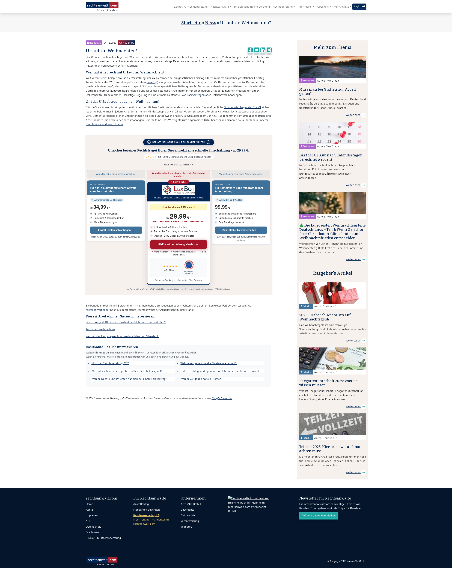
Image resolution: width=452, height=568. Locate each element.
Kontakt (90, 509)
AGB (88, 521)
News (210, 22)
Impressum (93, 515)
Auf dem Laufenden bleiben (319, 515)
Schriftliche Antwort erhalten (239, 230)
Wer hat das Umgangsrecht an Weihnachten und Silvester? (122, 336)
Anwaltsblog (141, 504)
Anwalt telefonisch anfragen (114, 230)
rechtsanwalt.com (97, 309)
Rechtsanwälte (219, 6)
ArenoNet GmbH (191, 504)
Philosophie (188, 515)
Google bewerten (222, 398)
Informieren (305, 6)
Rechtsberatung (283, 6)
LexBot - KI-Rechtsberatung (103, 538)
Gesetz (151, 82)
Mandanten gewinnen (146, 509)
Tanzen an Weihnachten (100, 329)
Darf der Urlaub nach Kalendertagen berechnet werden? (331, 157)
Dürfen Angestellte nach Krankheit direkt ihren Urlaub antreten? (126, 322)
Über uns (323, 6)
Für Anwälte (341, 6)
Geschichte (187, 509)
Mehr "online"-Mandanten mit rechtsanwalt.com (151, 519)
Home (89, 504)
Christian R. (126, 42)
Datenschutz (93, 526)
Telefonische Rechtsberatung (252, 6)
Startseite (191, 22)
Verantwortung (190, 521)
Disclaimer (92, 532)
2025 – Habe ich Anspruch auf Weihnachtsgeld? (324, 317)
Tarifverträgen (196, 95)
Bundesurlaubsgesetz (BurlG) (242, 107)
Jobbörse (186, 526)
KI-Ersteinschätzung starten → (178, 244)
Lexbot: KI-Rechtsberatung (191, 6)
